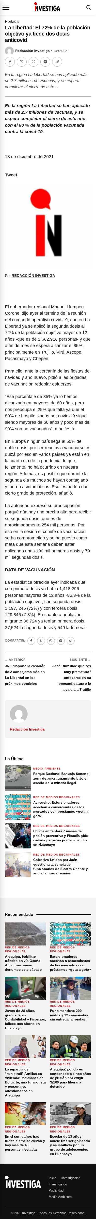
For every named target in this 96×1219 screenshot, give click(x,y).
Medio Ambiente (47, 768)
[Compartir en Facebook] (10, 62)
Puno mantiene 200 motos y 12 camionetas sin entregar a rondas (69, 1015)
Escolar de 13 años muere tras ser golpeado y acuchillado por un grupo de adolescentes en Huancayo (70, 1145)
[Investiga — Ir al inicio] (47, 6)
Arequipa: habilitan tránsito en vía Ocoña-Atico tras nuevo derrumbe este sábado (23, 963)
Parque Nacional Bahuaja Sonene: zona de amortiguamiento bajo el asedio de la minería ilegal (61, 778)
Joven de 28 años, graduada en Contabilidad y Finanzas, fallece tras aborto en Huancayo (25, 1019)
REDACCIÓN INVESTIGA (33, 276)
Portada (12, 21)
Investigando (58, 1184)
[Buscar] (89, 7)
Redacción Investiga (32, 51)
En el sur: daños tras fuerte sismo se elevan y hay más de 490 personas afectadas (25, 1142)
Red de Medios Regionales (56, 797)
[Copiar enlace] (57, 62)
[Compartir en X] (22, 62)
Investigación (70, 1178)
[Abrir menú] (5, 7)
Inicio (52, 1178)
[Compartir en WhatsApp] (33, 62)
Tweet (11, 175)
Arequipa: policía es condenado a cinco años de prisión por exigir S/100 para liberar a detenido (70, 1077)
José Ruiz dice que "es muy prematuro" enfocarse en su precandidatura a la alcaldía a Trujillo (71, 677)
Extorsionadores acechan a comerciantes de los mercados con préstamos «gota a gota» (70, 963)
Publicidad (56, 1190)
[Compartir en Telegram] (45, 62)
